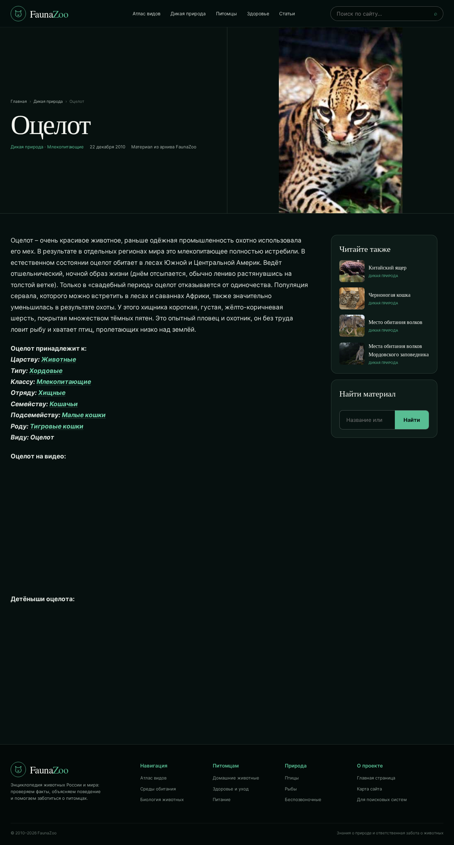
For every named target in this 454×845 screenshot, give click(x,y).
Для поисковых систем (382, 799)
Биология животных (162, 799)
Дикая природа (188, 13)
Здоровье (258, 13)
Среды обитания (158, 788)
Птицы (292, 777)
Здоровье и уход (231, 788)
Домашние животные (236, 777)
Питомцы (226, 13)
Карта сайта (369, 788)
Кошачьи (64, 404)
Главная (19, 101)
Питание (222, 799)
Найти (411, 420)
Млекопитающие (65, 146)
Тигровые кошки (56, 426)
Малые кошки (84, 415)
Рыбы (291, 788)
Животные (58, 359)
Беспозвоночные (303, 799)
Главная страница (376, 777)
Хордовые (45, 371)
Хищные (51, 393)
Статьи (287, 13)
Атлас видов (147, 13)
